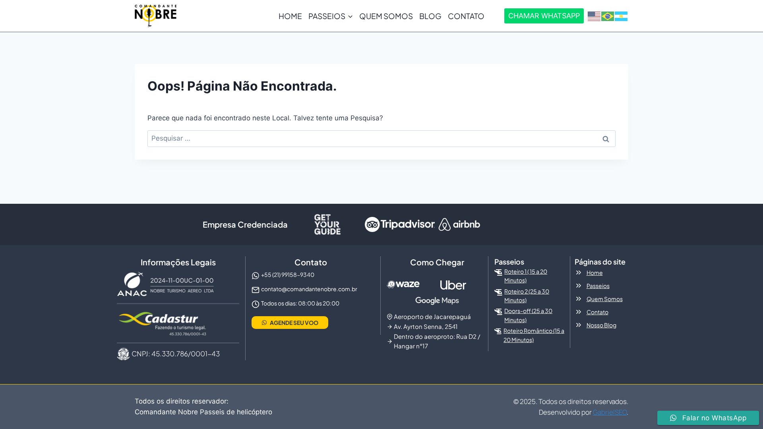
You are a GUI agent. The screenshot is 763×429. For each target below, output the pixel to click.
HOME (290, 16)
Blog (430, 16)
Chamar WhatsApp (544, 16)
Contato (466, 16)
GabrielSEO (610, 412)
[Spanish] (621, 15)
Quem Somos (386, 16)
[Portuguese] (608, 15)
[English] (594, 15)
